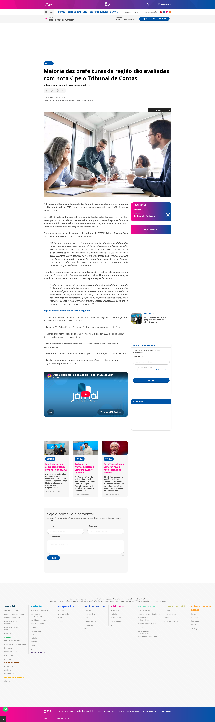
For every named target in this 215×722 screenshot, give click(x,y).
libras (33, 634)
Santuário (10, 606)
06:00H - (61, 20)
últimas (61, 11)
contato (7, 633)
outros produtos (171, 621)
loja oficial (8, 655)
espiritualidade (37, 623)
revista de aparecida (14, 677)
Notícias (48, 63)
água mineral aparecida (14, 614)
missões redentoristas (147, 623)
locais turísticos (10, 651)
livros (166, 617)
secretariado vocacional (148, 637)
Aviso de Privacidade (85, 711)
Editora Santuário (175, 606)
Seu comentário (55, 537)
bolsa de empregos (77, 11)
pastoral (7, 670)
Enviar (53, 558)
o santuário (9, 666)
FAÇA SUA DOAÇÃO (150, 12)
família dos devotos (12, 641)
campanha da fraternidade (37, 615)
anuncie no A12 (38, 652)
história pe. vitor (145, 610)
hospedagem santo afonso (149, 614)
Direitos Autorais (150, 711)
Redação (36, 606)
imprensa (8, 648)
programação (63, 614)
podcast (87, 617)
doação (8, 637)
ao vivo (114, 11)
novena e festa (11, 662)
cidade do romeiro (12, 617)
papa (33, 645)
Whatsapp (127, 12)
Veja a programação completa (154, 19)
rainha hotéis (9, 673)
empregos (115, 610)
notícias (7, 659)
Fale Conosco (166, 711)
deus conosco (170, 614)
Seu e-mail (93, 526)
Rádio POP (117, 606)
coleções (194, 617)
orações (34, 641)
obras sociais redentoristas (143, 632)
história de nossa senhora (15, 644)
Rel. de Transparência (106, 711)
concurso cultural (99, 11)
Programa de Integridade (129, 711)
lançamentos (196, 621)
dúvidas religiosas (38, 620)
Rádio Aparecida (94, 606)
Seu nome (53, 526)
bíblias (167, 610)
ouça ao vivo (89, 614)
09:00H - (125, 20)
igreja (33, 627)
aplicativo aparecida (39, 610)
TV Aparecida (66, 606)
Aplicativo (138, 12)
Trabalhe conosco (66, 711)
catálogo (194, 628)
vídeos (7, 681)
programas (89, 625)
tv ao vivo (61, 617)
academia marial (11, 610)
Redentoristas (146, 606)
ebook (193, 625)
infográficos (36, 631)
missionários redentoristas (143, 618)
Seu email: (138, 357)
